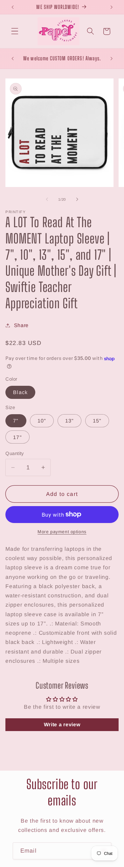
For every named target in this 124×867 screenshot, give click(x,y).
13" (69, 420)
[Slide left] (47, 199)
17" (17, 437)
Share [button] (21, 325)
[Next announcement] (112, 7)
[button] (15, 31)
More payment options (62, 531)
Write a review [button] (62, 724)
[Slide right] (77, 199)
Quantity (14, 453)
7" (15, 420)
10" (42, 420)
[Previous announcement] (12, 7)
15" (97, 420)
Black (20, 392)
